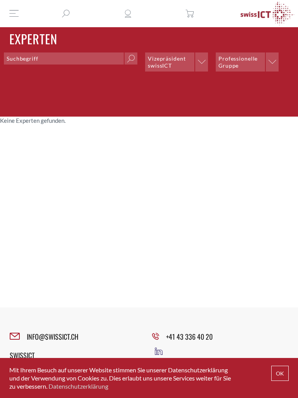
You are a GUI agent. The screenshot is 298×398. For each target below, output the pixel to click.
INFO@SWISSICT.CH (52, 336)
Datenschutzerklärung (78, 386)
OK (280, 373)
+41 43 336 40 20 (189, 336)
